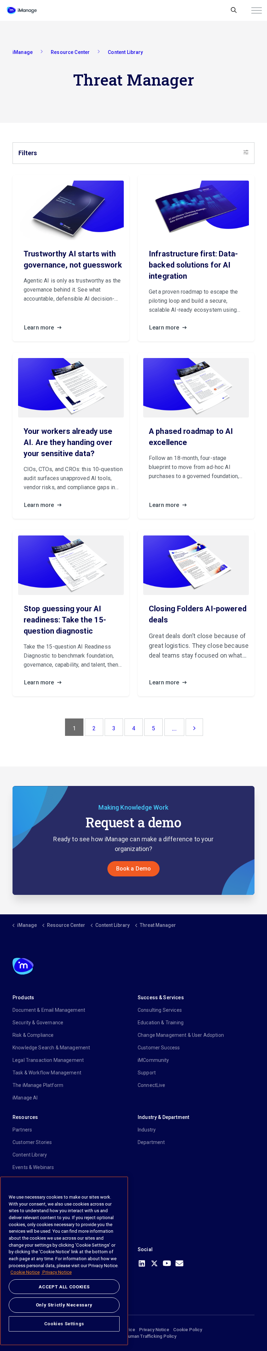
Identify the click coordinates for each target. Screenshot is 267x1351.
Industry (147, 1130)
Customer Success (159, 1047)
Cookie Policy (187, 1329)
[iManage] (21, 10)
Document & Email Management (49, 1010)
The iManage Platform (38, 1085)
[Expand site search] (234, 10)
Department (151, 1142)
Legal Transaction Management (48, 1060)
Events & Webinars (33, 1167)
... (174, 728)
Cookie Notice (25, 1272)
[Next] (194, 727)
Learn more (40, 327)
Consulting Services (160, 1010)
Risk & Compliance (33, 1035)
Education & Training (161, 1022)
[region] (64, 1260)
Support (147, 1072)
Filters (27, 153)
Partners (22, 1130)
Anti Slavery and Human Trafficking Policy (133, 1336)
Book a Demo (133, 868)
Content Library (30, 1155)
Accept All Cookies (64, 1286)
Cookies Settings (64, 1323)
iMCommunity (153, 1060)
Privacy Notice (154, 1329)
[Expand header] (256, 10)
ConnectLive (151, 1085)
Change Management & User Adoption (181, 1035)
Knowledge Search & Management (51, 1047)
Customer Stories (32, 1142)
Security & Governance (38, 1022)
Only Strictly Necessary (64, 1305)
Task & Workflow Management (47, 1072)
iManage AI (25, 1097)
